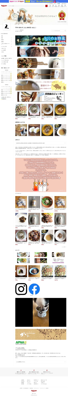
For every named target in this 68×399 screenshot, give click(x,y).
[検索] (46, 6)
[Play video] (40, 312)
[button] (64, 3)
